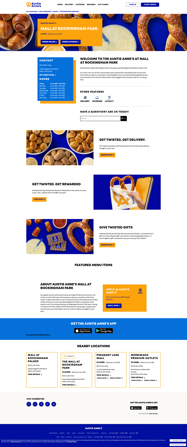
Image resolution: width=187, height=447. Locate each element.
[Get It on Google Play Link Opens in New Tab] (104, 331)
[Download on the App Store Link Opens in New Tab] (83, 331)
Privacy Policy (71, 442)
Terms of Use (15, 442)
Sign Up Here (45, 335)
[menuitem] (53, 433)
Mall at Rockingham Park (69, 29)
